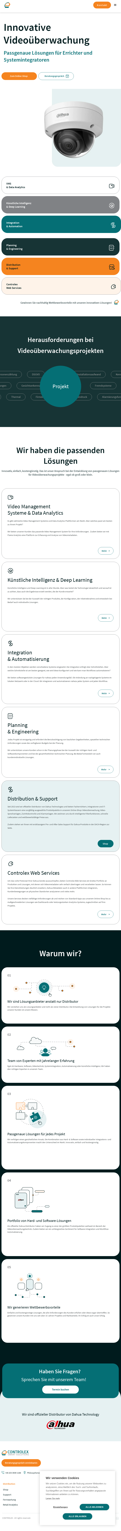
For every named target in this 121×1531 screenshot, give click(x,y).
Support (7, 1494)
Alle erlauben (77, 1516)
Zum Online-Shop (19, 75)
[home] (6, 5)
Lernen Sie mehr (53, 1498)
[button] (115, 5)
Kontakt (102, 5)
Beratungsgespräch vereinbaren (21, 1462)
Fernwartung (9, 1499)
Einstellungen (60, 1507)
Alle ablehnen (94, 1507)
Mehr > (106, 550)
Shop (105, 843)
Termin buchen (60, 1389)
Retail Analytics (10, 1504)
